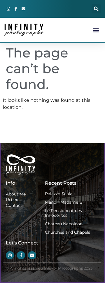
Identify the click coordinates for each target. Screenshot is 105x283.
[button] (96, 8)
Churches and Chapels (67, 232)
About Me (16, 194)
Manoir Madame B (64, 202)
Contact (14, 205)
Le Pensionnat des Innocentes (63, 213)
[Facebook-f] (16, 9)
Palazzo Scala (58, 193)
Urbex (12, 199)
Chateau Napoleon (64, 223)
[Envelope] (23, 9)
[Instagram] (8, 9)
